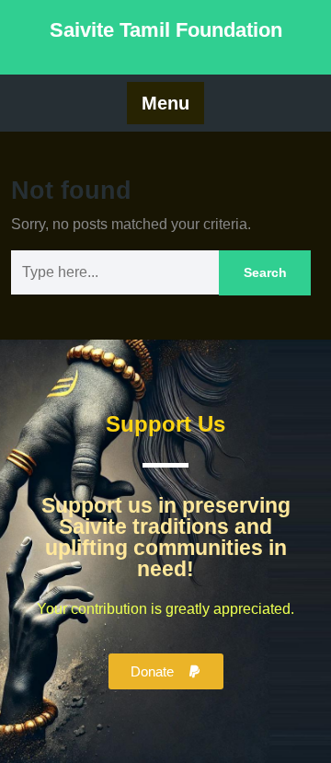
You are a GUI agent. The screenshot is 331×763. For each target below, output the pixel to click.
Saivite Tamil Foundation (166, 29)
